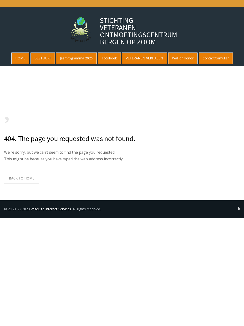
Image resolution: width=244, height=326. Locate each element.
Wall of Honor (182, 58)
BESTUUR (42, 58)
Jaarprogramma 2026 (76, 58)
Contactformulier (216, 58)
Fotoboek (109, 58)
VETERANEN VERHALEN (144, 58)
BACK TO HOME (21, 178)
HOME (20, 58)
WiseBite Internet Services (51, 209)
